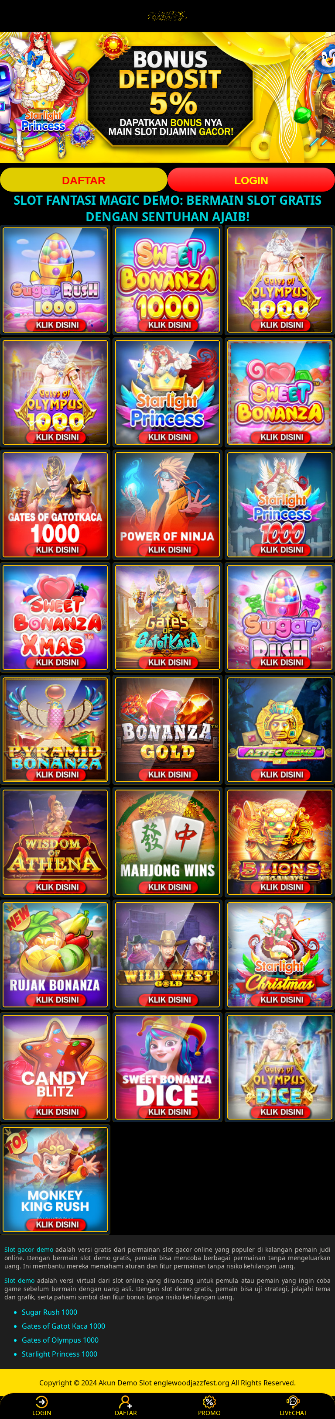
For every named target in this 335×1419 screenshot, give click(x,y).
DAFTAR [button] (84, 180)
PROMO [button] (209, 1413)
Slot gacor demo (28, 1249)
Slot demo (19, 1280)
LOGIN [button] (251, 180)
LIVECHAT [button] (293, 1413)
